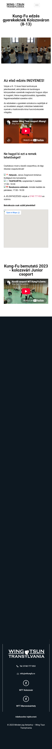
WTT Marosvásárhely (26, 706)
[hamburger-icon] (37, 5)
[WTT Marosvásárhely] (26, 699)
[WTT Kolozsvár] (26, 683)
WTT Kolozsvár (26, 690)
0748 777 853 (35, 196)
